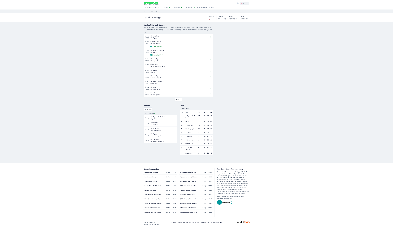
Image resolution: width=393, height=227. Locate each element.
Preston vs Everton (150, 190)
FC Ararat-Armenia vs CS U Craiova (189, 194)
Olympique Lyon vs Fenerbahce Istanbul (154, 208)
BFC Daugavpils (190, 129)
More (177, 100)
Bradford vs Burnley (150, 177)
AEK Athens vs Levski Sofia (153, 194)
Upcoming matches (151, 169)
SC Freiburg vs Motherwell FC (189, 199)
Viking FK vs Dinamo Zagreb (153, 203)
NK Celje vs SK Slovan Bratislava (154, 199)
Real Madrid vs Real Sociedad (153, 212)
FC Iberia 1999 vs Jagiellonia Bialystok (189, 190)
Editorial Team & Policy (184, 222)
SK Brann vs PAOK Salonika (188, 208)
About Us (173, 222)
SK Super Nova (189, 140)
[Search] (238, 3)
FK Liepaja (188, 132)
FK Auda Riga (189, 125)
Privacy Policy (205, 222)
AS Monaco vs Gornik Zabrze (188, 203)
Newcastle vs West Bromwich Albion (154, 186)
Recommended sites (216, 222)
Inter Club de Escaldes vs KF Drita (189, 212)
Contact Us (196, 222)
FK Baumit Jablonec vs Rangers (189, 186)
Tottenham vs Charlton (151, 181)
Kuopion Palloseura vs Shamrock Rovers (189, 172)
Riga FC (187, 121)
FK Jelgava (188, 136)
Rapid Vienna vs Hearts (151, 172)
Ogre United (188, 153)
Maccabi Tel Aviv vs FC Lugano (189, 177)
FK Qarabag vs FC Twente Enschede (189, 181)
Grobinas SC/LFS (190, 143)
